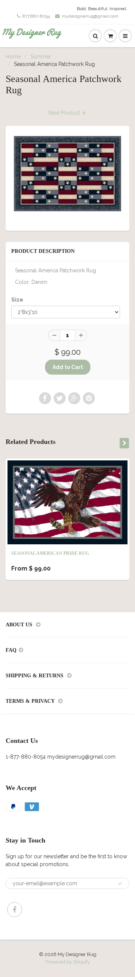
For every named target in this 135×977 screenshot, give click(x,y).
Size (17, 299)
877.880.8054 (36, 16)
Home (13, 57)
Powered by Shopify (67, 962)
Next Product (64, 113)
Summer (40, 57)
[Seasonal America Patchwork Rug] (67, 173)
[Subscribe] (120, 884)
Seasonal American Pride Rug (50, 553)
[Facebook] (14, 909)
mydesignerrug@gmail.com (90, 16)
